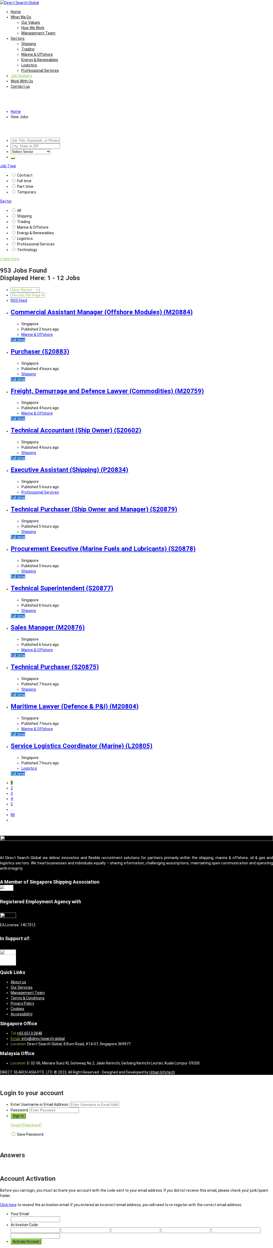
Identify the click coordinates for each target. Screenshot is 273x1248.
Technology (27, 250)
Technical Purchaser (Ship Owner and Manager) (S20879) (94, 509)
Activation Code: (25, 1225)
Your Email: (20, 1214)
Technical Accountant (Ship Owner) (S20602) (76, 430)
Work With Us (22, 81)
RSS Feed (19, 300)
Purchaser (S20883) (40, 351)
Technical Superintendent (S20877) (62, 588)
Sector (6, 201)
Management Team (38, 33)
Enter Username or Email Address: (40, 1104)
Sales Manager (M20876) (48, 627)
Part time (25, 186)
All (19, 210)
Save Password (30, 1134)
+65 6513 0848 (29, 1033)
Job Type (8, 166)
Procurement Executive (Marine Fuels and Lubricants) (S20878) (103, 549)
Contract (25, 175)
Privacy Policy (22, 1003)
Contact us (20, 86)
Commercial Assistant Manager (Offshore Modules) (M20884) (102, 312)
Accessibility (22, 1014)
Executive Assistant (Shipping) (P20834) (69, 470)
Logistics (29, 65)
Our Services (22, 987)
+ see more (9, 259)
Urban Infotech (162, 1072)
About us (18, 982)
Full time (24, 181)
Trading (27, 49)
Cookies (17, 1009)
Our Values (30, 22)
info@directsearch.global (43, 1038)
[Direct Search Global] (19, 3)
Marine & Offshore (37, 54)
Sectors (18, 38)
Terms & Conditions (28, 998)
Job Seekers (21, 76)
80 (13, 815)
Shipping (28, 44)
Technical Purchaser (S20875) (55, 667)
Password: (20, 1110)
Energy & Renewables (39, 60)
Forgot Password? (26, 1125)
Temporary (26, 192)
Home (16, 12)
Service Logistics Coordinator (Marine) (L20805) (81, 746)
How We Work (32, 28)
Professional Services (40, 70)
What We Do (21, 17)
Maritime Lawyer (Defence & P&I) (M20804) (75, 706)
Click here (8, 1205)
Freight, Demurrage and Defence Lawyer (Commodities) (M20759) (107, 391)
